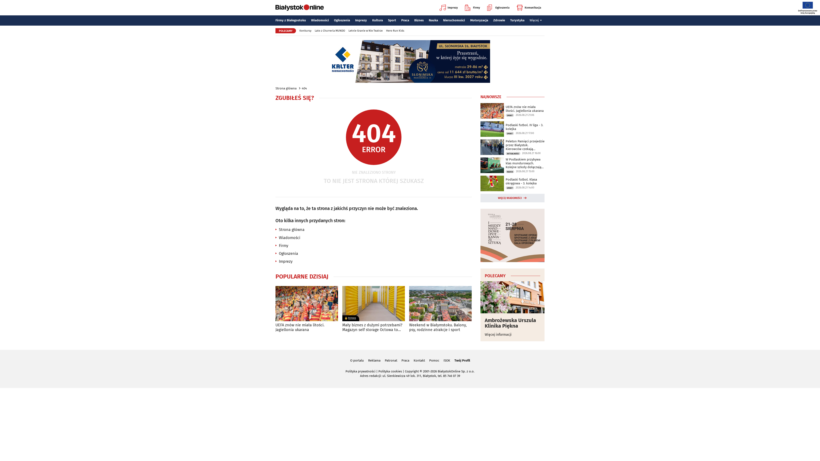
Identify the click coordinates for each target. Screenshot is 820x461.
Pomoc (434, 360)
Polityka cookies (390, 371)
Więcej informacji (498, 335)
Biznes (419, 20)
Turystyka (517, 20)
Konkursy (305, 30)
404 (304, 88)
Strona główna (286, 88)
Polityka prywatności (360, 371)
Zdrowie (499, 20)
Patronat (391, 360)
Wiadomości (320, 20)
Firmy (476, 7)
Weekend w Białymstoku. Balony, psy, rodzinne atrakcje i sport (438, 327)
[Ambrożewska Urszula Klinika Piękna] (512, 297)
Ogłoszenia (502, 7)
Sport (392, 20)
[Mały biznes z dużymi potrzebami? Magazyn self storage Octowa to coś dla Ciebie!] (373, 303)
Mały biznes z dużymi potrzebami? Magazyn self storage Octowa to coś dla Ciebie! (372, 327)
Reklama (374, 360)
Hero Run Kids (395, 30)
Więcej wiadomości (510, 198)
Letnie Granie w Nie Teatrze (365, 30)
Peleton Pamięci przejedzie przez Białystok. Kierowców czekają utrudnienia (525, 145)
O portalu (357, 360)
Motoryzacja (479, 20)
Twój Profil (462, 360)
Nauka (433, 20)
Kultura (377, 20)
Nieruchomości (454, 20)
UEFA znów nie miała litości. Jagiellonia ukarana (299, 327)
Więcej (534, 20)
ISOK (447, 360)
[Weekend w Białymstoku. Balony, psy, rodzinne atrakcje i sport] (440, 303)
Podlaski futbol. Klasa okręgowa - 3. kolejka (521, 181)
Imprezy (453, 7)
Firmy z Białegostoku (290, 20)
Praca (405, 20)
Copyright (412, 371)
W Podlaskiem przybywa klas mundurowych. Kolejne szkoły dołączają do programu (523, 163)
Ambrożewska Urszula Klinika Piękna (510, 323)
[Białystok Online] (299, 7)
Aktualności (513, 154)
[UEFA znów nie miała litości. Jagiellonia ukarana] (306, 303)
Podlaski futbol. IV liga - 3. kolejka (524, 127)
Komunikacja (533, 7)
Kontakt (419, 360)
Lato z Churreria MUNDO (330, 30)
